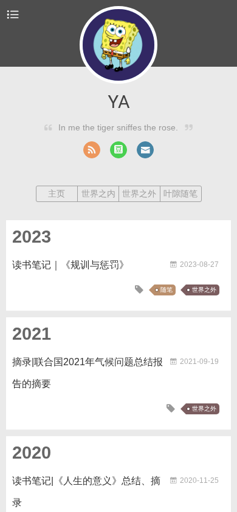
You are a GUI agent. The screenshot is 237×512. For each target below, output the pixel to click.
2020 (31, 452)
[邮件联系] (145, 149)
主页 (56, 193)
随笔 (166, 289)
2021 (31, 333)
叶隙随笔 (180, 193)
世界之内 (98, 193)
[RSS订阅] (91, 149)
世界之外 (139, 193)
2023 (31, 236)
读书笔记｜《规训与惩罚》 (70, 265)
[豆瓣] (118, 149)
